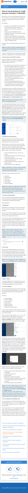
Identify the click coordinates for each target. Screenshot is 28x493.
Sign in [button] (22, 1)
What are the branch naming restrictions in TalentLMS (12, 437)
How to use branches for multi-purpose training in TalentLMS (12, 432)
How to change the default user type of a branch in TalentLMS (13, 445)
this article (15, 311)
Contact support (14, 478)
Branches (6, 6)
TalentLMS (23, 488)
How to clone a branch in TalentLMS (10, 452)
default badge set (13, 342)
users (17, 315)
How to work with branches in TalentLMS (12, 429)
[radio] (10, 468)
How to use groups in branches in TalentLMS (12, 423)
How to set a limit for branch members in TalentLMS (11, 441)
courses (21, 315)
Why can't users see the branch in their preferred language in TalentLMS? (13, 426)
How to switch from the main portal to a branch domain (13, 449)
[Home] (6, 2)
